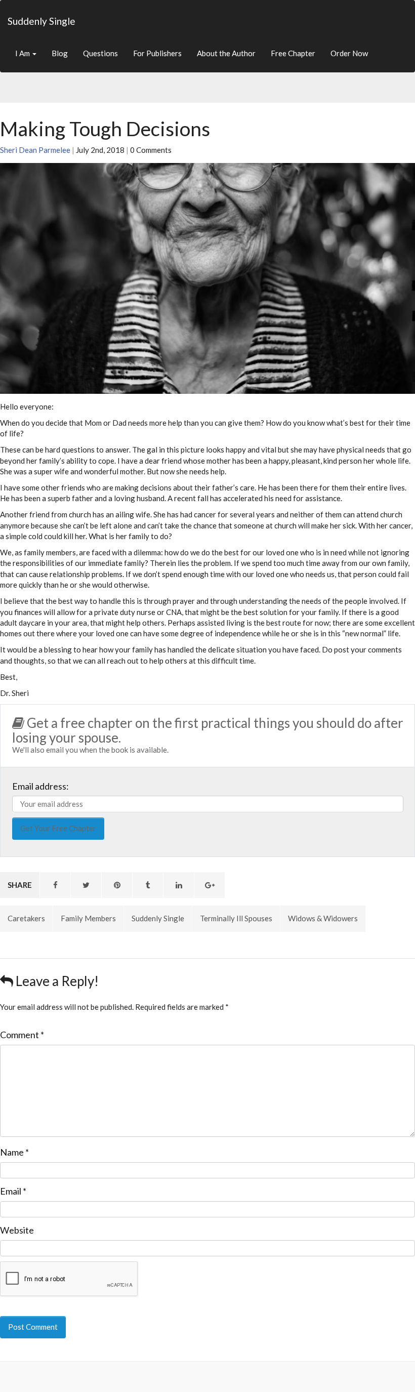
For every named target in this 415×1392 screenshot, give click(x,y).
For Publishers (157, 53)
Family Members (88, 918)
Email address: (40, 786)
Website (17, 1230)
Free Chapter (293, 53)
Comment (22, 1034)
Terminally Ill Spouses (236, 918)
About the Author (226, 53)
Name (14, 1152)
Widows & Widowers (323, 918)
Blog (60, 53)
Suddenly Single (41, 21)
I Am (23, 53)
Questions (100, 53)
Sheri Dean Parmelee (35, 149)
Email (13, 1191)
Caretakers (26, 918)
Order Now (349, 53)
